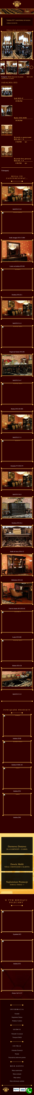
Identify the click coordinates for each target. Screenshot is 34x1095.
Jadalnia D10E (17, 738)
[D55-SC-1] (6, 156)
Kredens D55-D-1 (17, 295)
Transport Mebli (17, 1037)
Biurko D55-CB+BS (17, 409)
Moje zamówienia (17, 1070)
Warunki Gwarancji (17, 1034)
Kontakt (17, 1013)
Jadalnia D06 (17, 817)
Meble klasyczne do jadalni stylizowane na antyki (12, 77)
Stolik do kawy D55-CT (17, 551)
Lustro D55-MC (17, 637)
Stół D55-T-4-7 (17, 380)
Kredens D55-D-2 (17, 523)
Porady (17, 1054)
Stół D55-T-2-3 (17, 323)
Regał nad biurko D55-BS (17, 352)
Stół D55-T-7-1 (17, 437)
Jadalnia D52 (17, 791)
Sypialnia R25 (17, 934)
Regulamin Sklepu (17, 1017)
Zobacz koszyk (12, 23)
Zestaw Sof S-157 (17, 993)
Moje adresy (17, 1077)
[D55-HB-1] (6, 115)
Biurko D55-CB (17, 665)
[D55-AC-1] (6, 135)
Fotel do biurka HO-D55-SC (17, 608)
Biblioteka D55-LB (17, 580)
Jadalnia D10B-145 (17, 765)
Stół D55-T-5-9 (17, 209)
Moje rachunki (17, 1074)
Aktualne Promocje (17, 1050)
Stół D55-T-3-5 (17, 694)
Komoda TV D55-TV (17, 466)
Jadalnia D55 (17, 963)
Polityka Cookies (17, 1021)
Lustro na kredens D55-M (17, 266)
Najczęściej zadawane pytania (17, 1057)
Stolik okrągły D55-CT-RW (17, 237)
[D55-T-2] (6, 96)
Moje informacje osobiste (17, 1081)
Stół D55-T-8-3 (17, 494)
